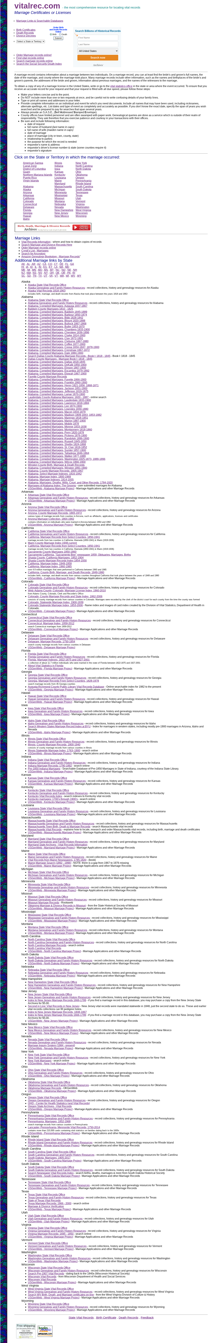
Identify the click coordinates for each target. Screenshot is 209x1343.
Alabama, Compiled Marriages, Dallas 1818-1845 (56, 361)
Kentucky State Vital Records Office (48, 790)
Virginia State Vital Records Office (47, 1228)
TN (34, 275)
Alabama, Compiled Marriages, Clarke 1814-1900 (56, 335)
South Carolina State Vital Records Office (52, 1151)
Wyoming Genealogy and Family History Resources (58, 1307)
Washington (82, 207)
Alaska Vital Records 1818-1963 (46, 290)
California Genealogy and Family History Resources (58, 534)
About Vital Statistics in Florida (45, 665)
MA (61, 267)
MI (28, 270)
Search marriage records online (34, 61)
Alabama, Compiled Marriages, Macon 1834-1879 (57, 412)
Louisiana (60, 177)
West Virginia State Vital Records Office (51, 1288)
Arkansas (28, 195)
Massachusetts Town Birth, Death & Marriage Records (59, 826)
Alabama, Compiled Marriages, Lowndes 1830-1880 (58, 409)
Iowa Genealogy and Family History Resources (55, 711)
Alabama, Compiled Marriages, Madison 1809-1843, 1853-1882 (65, 414)
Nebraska (60, 204)
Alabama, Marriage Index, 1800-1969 (49, 476)
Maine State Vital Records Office (46, 854)
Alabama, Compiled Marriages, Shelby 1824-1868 (57, 444)
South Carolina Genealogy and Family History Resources (61, 1154)
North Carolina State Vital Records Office (51, 939)
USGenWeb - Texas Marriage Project (49, 1209)
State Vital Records (81, 1317)
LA (55, 267)
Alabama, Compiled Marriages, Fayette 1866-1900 (57, 379)
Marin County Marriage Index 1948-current (52, 543)
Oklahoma (82, 174)
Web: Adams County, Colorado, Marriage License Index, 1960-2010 (67, 590)
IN (40, 267)
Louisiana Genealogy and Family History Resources (58, 811)
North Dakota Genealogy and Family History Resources (60, 960)
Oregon (80, 177)
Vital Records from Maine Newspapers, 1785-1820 (57, 860)
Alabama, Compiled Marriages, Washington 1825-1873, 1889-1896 (66, 459)
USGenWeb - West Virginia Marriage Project (53, 1297)
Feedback (147, 1317)
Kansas (59, 171)
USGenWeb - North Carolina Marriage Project (54, 951)
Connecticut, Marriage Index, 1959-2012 (51, 623)
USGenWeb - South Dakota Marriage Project (54, 1176)
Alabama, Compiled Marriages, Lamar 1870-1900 (56, 394)
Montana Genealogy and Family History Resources (57, 930)
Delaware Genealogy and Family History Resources (58, 638)
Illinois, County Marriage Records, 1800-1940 (54, 744)
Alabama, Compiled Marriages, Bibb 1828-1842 (55, 317)
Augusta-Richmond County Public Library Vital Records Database (66, 686)
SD (29, 275)
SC (23, 275)
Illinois (58, 163)
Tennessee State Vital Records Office (49, 1182)
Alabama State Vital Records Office (48, 300)
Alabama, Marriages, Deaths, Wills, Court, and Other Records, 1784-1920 (70, 482)
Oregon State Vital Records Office (47, 1097)
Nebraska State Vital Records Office (49, 969)
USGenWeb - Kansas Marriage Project (50, 783)
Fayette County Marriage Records (47, 376)
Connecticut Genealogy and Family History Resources (59, 620)
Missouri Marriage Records (43, 902)
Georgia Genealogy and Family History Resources (57, 677)
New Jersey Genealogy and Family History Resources (59, 997)
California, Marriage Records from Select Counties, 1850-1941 (64, 537)
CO (50, 264)
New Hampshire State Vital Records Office (52, 982)
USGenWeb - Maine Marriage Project (49, 865)
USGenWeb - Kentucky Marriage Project (51, 802)
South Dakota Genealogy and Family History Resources (60, 1170)
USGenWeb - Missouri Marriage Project (51, 908)
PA (69, 273)
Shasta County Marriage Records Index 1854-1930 (57, 560)
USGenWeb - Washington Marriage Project (53, 1261)
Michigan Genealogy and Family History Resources (58, 875)
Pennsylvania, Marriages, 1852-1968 (49, 1121)
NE (69, 270)
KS (45, 267)
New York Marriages (39, 1060)
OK (57, 273)
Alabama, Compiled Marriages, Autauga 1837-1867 (57, 306)
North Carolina (84, 166)
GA (72, 264)
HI (22, 267)
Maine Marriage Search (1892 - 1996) (49, 862)
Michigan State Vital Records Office (48, 872)
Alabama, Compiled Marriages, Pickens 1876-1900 (57, 435)
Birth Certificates (25, 29)
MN (34, 270)
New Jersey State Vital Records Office (50, 994)
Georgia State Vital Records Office (48, 675)
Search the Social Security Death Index (39, 63)
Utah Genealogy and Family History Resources (55, 1218)
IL (36, 267)
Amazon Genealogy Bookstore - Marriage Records (50, 256)
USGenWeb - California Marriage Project (51, 578)
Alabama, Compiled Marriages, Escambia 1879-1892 (58, 370)
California (28, 198)
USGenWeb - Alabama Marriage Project (51, 488)
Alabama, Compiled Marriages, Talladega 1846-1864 (58, 453)
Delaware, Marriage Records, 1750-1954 (51, 641)
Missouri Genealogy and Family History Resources (57, 899)
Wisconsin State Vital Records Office (49, 1267)
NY (46, 273)
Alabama (28, 186)
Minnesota (61, 192)
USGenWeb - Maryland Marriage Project (51, 847)
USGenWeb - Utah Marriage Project (48, 1221)
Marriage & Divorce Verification (46, 1206)
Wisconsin (82, 213)
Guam (26, 171)
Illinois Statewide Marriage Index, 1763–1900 (54, 750)
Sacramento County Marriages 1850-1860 (52, 551)
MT (52, 270)
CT (56, 264)
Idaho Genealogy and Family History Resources (55, 723)
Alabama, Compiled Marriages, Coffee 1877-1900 (56, 344)
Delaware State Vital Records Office (49, 635)
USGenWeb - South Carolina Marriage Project (54, 1160)
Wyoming (81, 216)
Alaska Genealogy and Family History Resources (56, 287)
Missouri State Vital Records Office (48, 896)
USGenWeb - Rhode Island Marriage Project (53, 1145)
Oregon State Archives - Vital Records (50, 1106)
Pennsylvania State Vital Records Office (51, 1115)
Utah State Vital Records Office (46, 1215)
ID (31, 267)
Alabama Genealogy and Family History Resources (57, 303)
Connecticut (30, 204)
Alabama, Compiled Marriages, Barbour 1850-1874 (57, 314)
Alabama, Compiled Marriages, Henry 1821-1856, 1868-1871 (63, 385)
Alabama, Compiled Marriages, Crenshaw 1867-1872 (59, 350)
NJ (23, 273)
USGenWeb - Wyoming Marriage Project (51, 1309)
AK (23, 264)
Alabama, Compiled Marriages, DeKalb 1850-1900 (57, 364)
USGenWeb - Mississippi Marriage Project (52, 920)
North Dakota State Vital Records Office (51, 957)
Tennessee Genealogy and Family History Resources (59, 1185)
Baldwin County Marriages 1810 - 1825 (50, 308)
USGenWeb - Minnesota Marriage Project (52, 890)
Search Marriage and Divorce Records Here (46, 244)
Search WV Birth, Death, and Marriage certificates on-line (61, 1294)
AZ (39, 264)
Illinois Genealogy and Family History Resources (56, 741)
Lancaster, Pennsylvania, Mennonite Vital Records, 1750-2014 (64, 1127)
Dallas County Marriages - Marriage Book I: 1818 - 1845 (60, 359)
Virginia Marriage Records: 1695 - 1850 (51, 1233)
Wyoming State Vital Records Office (48, 1304)
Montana (60, 201)
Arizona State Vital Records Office (47, 507)
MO (40, 270)
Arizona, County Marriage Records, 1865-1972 (55, 513)
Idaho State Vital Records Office (46, 720)
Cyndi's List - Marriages (34, 250)
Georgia (27, 213)
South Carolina (84, 186)
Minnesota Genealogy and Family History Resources (58, 887)
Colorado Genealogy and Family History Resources (58, 587)
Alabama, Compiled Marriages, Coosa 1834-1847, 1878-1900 (63, 347)
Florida (27, 210)
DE (61, 264)
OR (63, 273)
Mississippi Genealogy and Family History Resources (59, 917)
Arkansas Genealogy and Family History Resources (58, 497)
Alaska (27, 189)
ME (23, 270)
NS (34, 273)
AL (28, 264)
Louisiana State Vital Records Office (49, 808)
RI (73, 273)
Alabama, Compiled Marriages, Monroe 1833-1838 (57, 426)
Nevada (59, 207)
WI (67, 275)
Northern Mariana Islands (37, 174)
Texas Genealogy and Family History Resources (56, 1197)
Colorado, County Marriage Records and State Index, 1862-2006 (65, 596)
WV (73, 275)
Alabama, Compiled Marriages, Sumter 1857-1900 (57, 450)
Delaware (28, 207)
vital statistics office (121, 86)
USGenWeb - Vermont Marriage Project (50, 1249)
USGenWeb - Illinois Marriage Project (49, 753)
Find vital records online (30, 58)
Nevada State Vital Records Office (47, 1039)
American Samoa (33, 163)
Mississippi (61, 195)
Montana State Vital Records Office (48, 927)
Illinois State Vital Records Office (47, 738)
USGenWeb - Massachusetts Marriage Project (54, 832)
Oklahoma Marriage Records (44, 1088)
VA (51, 275)
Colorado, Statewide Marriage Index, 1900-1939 (55, 602)
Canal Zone (30, 166)
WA (62, 275)
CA (44, 264)
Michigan (60, 189)
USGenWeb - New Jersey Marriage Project (53, 1020)
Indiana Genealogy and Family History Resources (57, 762)
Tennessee (82, 192)
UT (45, 275)
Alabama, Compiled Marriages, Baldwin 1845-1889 (57, 311)
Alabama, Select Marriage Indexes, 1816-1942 (55, 473)
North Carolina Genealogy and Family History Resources (61, 942)
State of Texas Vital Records (44, 1200)
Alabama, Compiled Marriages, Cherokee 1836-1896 (58, 332)
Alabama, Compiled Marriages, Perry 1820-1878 (56, 432)
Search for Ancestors (33, 253)
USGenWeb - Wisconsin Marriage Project (52, 1282)
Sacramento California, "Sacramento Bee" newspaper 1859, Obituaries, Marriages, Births (79, 554)
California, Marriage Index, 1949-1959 (50, 563)
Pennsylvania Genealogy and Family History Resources (60, 1118)
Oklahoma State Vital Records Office (49, 1082)
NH (75, 270)
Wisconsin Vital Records (42, 1276)
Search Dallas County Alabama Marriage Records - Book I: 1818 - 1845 (69, 356)
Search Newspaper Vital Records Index (51, 1173)
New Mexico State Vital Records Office (50, 1027)
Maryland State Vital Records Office (48, 838)
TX (40, 275)
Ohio (78, 171)
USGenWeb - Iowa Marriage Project (48, 714)
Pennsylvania (83, 180)
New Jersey (61, 213)
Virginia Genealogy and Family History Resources (57, 1230)
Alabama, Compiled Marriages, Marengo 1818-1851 (58, 417)
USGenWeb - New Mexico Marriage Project (53, 1033)
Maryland (60, 183)
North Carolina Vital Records (44, 948)
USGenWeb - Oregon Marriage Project (50, 1109)
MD (67, 267)
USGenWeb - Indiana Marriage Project (50, 771)
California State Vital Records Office (49, 531)
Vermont (80, 201)
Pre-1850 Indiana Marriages (44, 768)
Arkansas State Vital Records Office (48, 494)
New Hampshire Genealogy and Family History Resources (62, 985)
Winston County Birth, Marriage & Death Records (56, 465)
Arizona (27, 192)
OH (52, 273)
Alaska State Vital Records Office (47, 284)
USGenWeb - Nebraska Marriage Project (51, 975)
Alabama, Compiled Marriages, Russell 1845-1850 (57, 441)
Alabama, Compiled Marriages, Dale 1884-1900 (55, 353)
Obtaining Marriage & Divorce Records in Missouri (57, 905)
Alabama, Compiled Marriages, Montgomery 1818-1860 (60, 429)
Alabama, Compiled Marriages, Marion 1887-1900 (57, 420)
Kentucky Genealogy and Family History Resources (58, 793)
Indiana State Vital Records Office (47, 759)
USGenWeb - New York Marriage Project (51, 1063)
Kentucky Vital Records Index (45, 796)
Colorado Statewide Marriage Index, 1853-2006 (55, 605)
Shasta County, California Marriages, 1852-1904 (56, 557)
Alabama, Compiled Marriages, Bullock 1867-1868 (57, 323)
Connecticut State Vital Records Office (50, 617)
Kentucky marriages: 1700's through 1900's (53, 799)
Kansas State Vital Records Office (47, 778)
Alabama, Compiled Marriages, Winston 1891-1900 (57, 467)
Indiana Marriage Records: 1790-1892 (50, 765)
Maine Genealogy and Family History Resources (56, 857)
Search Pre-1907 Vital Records (46, 1273)
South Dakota (83, 189)
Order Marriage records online (38, 247)
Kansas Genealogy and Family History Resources (57, 781)
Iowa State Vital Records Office (46, 708)
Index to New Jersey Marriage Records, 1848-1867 (57, 1012)
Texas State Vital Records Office (46, 1194)
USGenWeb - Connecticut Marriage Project (53, 629)
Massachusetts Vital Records (45, 829)
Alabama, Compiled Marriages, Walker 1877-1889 (57, 456)
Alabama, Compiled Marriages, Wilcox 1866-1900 (57, 462)
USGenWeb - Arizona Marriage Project (50, 524)
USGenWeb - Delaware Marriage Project (51, 647)
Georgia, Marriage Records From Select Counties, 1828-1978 (63, 680)
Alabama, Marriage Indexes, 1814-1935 (51, 479)
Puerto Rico (30, 177)
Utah (78, 198)
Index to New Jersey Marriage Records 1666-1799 (57, 1000)
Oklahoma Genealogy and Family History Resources (58, 1085)
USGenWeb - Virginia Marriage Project (50, 1236)
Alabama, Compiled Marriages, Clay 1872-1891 (55, 338)
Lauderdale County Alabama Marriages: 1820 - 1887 (58, 397)
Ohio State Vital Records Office (46, 1070)
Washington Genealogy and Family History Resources (59, 1258)
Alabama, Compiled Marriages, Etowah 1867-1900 (57, 373)
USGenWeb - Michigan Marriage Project (51, 878)
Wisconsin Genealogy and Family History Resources (58, 1270)
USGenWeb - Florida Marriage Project (50, 668)
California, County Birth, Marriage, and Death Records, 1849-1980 (66, 572)
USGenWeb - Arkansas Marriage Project (51, 500)
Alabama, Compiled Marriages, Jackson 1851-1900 (57, 388)
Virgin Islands (31, 180)
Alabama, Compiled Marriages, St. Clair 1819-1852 (57, 447)
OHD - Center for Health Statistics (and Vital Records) (59, 1103)
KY (50, 267)
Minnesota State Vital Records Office (49, 884)
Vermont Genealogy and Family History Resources (57, 1246)
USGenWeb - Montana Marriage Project (51, 933)
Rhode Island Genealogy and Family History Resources (60, 1142)
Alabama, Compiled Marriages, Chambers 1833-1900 (59, 329)
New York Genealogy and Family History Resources (58, 1057)
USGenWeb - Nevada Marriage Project (50, 1048)
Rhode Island (83, 183)
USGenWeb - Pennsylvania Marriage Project (54, 1133)
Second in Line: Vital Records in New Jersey (54, 1006)
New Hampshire (64, 210)
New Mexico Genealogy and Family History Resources (59, 1030)
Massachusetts (63, 186)
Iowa (57, 168)
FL (66, 264)
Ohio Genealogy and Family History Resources (55, 1072)
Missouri (59, 198)
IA (27, 267)
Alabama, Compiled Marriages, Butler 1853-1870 (56, 326)
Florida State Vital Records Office (47, 653)
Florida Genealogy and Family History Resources (56, 656)
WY (79, 275)
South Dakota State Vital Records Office (51, 1167)
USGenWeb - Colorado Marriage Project (51, 611)
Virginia (80, 204)
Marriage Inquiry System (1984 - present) (51, 1045)
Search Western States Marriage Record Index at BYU (59, 726)
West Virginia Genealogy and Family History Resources (60, 1291)
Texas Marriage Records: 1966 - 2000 (49, 1203)
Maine (58, 180)
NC (58, 270)
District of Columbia (34, 168)
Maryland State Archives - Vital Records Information (57, 844)
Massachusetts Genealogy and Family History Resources (61, 823)
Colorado (28, 201)
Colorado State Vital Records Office (48, 584)
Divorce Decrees (26, 35)
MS (46, 270)
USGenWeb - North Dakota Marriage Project (53, 963)
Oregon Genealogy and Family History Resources (57, 1100)
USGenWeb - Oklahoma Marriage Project (52, 1091)
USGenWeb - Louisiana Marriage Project (51, 814)
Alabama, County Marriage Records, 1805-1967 (55, 470)
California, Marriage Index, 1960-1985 (50, 566)
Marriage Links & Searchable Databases (39, 20)
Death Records (25, 32)
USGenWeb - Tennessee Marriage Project (52, 1188)
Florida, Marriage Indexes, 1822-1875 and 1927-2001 (59, 659)
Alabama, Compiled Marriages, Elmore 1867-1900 (57, 367)
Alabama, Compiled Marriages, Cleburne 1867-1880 (58, 341)
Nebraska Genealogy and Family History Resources (58, 972)
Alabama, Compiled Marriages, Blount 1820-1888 (56, 320)
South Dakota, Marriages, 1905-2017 (49, 1157)
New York (81, 163)
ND (63, 270)
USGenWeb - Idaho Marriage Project (49, 732)
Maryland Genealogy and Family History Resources (58, 841)
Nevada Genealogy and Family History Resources (57, 1042)
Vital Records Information (36, 241)
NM (29, 273)
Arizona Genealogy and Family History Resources (57, 510)
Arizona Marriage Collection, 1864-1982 (51, 519)
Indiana (59, 166)
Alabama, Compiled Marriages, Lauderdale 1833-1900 (59, 400)
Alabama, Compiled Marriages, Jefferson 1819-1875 (58, 391)
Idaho (26, 219)
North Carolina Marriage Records (47, 945)
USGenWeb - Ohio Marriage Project (48, 1075)
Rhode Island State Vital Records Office (51, 1139)
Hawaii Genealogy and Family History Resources (56, 699)
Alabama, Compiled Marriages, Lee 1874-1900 (55, 406)
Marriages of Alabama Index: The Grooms (52, 485)
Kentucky (60, 174)
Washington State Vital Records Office (50, 1255)
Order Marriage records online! (34, 55)
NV (40, 273)
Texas (79, 195)
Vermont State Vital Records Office (48, 1243)
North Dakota (83, 168)
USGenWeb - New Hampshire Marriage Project (55, 988)
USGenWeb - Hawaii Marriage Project (50, 702)
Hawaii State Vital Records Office (47, 696)
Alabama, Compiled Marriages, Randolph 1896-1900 (58, 438)
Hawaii (27, 216)
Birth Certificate (106, 1317)
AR (33, 264)
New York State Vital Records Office (49, 1054)
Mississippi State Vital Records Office (49, 914)
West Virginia (83, 210)
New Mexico (62, 216)
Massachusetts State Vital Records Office (52, 820)
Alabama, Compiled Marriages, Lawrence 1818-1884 (58, 403)
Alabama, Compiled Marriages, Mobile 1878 (53, 423)
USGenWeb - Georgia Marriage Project (50, 689)
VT (56, 275)
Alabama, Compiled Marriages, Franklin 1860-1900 (57, 382)
